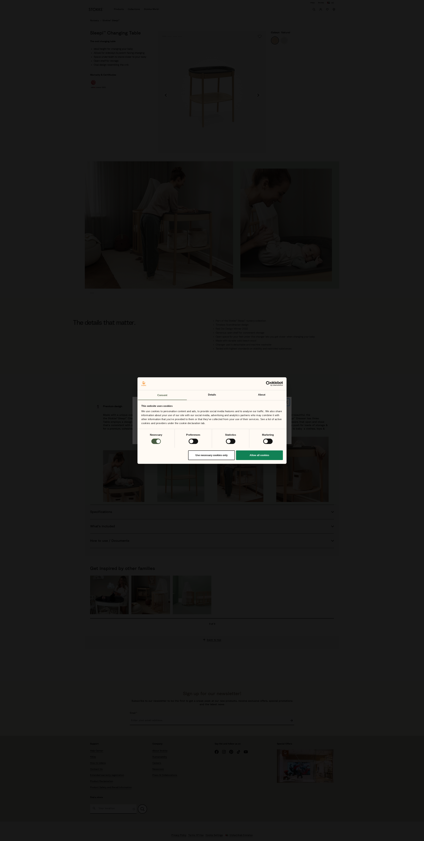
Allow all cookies (259, 455)
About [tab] (261, 394)
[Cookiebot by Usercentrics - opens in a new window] (268, 383)
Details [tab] (212, 394)
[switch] (193, 441)
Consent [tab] (162, 395)
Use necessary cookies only (211, 455)
